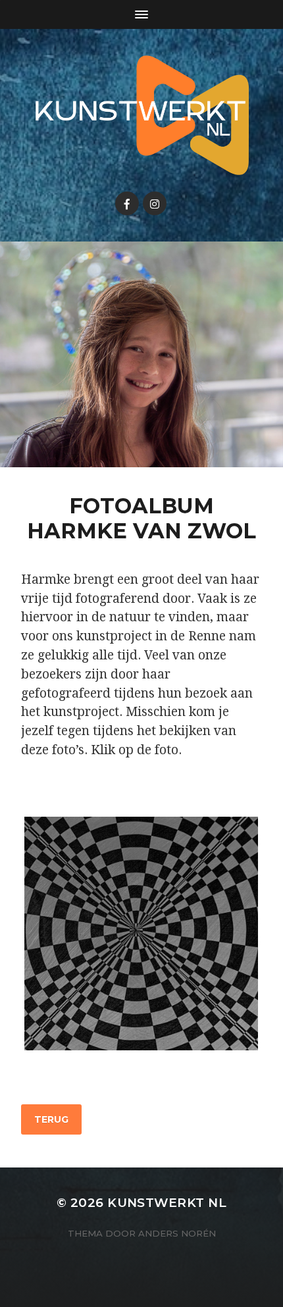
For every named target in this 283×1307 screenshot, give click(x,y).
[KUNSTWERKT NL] (142, 115)
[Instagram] (155, 203)
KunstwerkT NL (166, 1202)
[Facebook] (127, 203)
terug (51, 1119)
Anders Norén (177, 1233)
